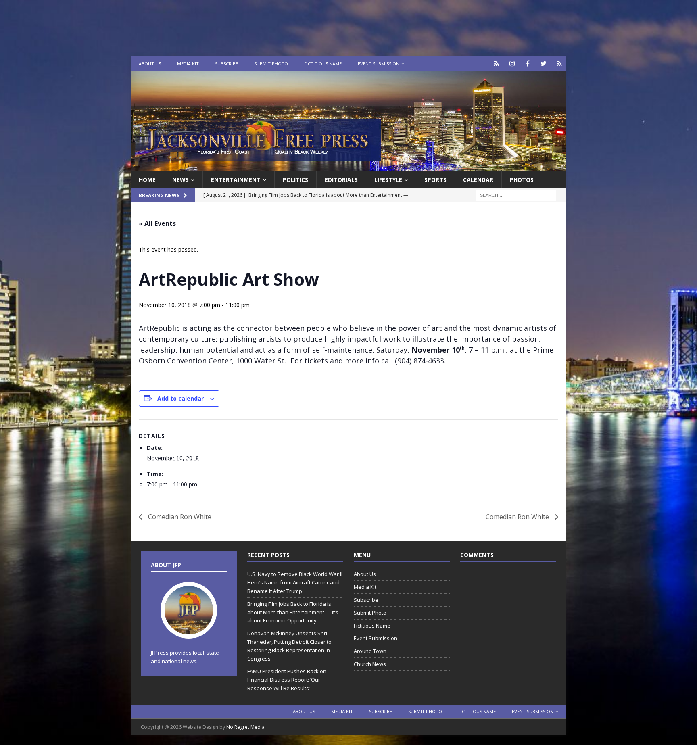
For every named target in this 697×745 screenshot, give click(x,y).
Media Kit (188, 64)
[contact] (496, 63)
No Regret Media (245, 727)
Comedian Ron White (178, 516)
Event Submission (378, 64)
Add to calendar (180, 398)
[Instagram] (512, 63)
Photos (522, 180)
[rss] (559, 63)
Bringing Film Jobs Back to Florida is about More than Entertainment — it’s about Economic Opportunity (292, 612)
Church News (370, 664)
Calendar (478, 180)
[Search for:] (516, 195)
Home (147, 180)
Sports (435, 180)
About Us (150, 64)
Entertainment (236, 180)
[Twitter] (543, 63)
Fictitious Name (323, 64)
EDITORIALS (341, 180)
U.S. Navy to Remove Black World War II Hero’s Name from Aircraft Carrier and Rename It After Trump (294, 582)
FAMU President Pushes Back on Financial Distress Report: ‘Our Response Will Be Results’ (286, 680)
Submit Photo (271, 64)
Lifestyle (388, 180)
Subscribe (226, 64)
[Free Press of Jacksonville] (348, 167)
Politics (295, 180)
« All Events (157, 223)
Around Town (370, 651)
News (180, 180)
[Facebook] (528, 63)
